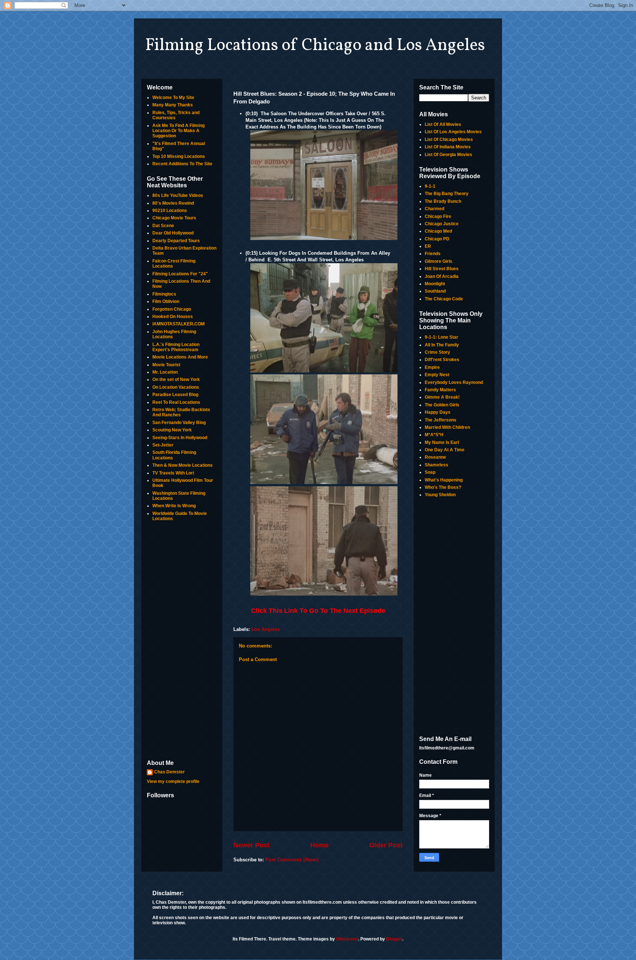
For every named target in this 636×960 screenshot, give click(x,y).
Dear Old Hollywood (173, 233)
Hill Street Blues (442, 268)
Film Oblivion (165, 301)
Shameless (436, 464)
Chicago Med (438, 231)
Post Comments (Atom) (291, 859)
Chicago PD (437, 238)
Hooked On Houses (172, 316)
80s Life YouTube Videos (177, 195)
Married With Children (447, 427)
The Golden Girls (442, 404)
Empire (432, 367)
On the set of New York (176, 379)
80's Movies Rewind (173, 203)
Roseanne (435, 457)
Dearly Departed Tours (176, 240)
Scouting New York (172, 430)
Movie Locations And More (180, 357)
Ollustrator (347, 939)
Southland (435, 291)
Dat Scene (163, 225)
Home (319, 845)
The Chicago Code (444, 298)
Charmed (434, 208)
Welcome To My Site (173, 97)
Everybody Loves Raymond (454, 382)
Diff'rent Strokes (442, 359)
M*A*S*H (434, 434)
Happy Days (438, 412)
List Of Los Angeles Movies (453, 131)
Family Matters (440, 389)
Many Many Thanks (172, 104)
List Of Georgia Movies (448, 154)
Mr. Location (165, 372)
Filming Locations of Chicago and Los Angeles (315, 45)
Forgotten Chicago (171, 309)
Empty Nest (437, 374)
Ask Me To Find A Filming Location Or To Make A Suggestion (178, 131)
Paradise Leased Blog (175, 394)
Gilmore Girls (438, 261)
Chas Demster (169, 771)
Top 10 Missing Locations (178, 156)
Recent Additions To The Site (182, 163)
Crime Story (437, 352)
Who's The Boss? (443, 487)
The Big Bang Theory (447, 193)
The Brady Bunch (443, 201)
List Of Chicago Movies (449, 139)
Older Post (386, 845)
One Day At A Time (444, 449)
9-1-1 (430, 186)
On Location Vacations (175, 387)
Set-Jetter (162, 445)
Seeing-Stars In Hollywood (179, 437)
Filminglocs (164, 294)
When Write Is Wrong (174, 505)
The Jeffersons (440, 420)
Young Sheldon (440, 494)
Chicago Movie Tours (174, 217)
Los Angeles (265, 629)
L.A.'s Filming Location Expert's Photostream (175, 347)
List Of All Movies (443, 124)
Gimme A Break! (442, 397)
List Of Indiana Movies (448, 146)
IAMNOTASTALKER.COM (178, 324)
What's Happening (444, 480)
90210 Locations (169, 210)
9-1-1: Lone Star (441, 337)
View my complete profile (173, 781)
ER (428, 246)
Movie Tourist (166, 364)
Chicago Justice (442, 223)
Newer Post (251, 845)
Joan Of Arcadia (442, 276)
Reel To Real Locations (176, 402)
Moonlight (435, 283)
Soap (430, 472)
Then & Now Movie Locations (182, 465)
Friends (433, 253)
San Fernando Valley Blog (179, 422)
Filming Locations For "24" (180, 273)
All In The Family (442, 344)
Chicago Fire (438, 216)
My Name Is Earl (442, 442)
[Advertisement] (182, 641)
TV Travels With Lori (173, 473)
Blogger (394, 939)
